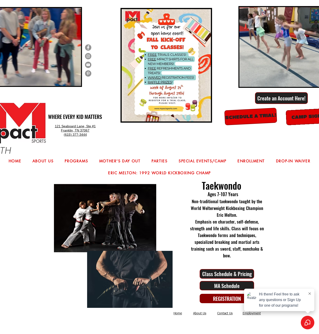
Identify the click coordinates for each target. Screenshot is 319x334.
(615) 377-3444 (75, 134)
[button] (75, 81)
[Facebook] (88, 47)
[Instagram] (88, 56)
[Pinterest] (88, 73)
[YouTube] (88, 65)
